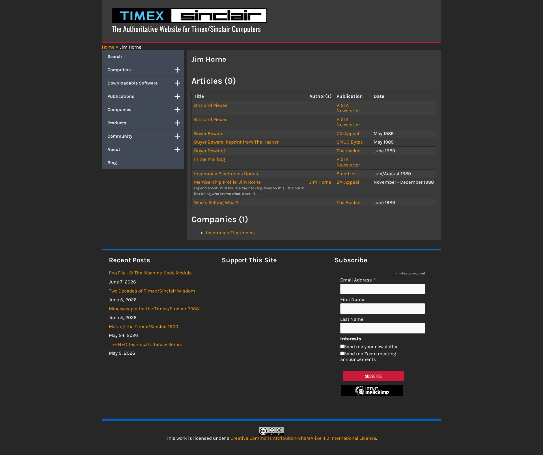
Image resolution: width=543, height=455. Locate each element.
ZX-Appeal (348, 133)
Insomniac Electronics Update (227, 173)
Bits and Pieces (210, 105)
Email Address (358, 279)
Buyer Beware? (210, 150)
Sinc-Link (347, 173)
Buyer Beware (208, 133)
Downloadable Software (132, 83)
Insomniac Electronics (230, 232)
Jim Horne (320, 182)
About (113, 149)
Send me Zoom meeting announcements (368, 356)
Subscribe (373, 376)
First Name (352, 299)
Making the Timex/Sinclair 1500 (143, 326)
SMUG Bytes (350, 142)
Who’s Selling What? (216, 202)
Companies (119, 109)
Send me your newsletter (371, 346)
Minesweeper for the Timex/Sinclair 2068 (154, 308)
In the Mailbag (209, 159)
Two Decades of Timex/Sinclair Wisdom (152, 291)
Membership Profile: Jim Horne (227, 182)
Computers (119, 69)
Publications (120, 96)
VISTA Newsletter (348, 108)
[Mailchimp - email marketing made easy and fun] (372, 394)
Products (116, 122)
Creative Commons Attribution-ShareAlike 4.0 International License (303, 438)
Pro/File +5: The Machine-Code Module (150, 273)
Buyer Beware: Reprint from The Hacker (236, 142)
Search (114, 56)
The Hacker (349, 150)
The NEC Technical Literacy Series (145, 344)
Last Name (351, 319)
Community (119, 136)
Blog (112, 162)
